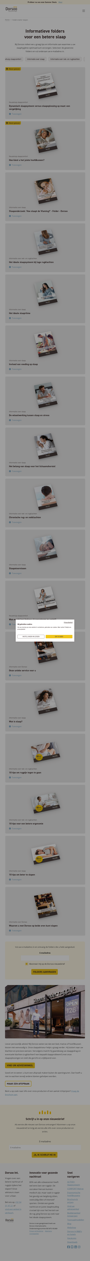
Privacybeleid (68, 622)
